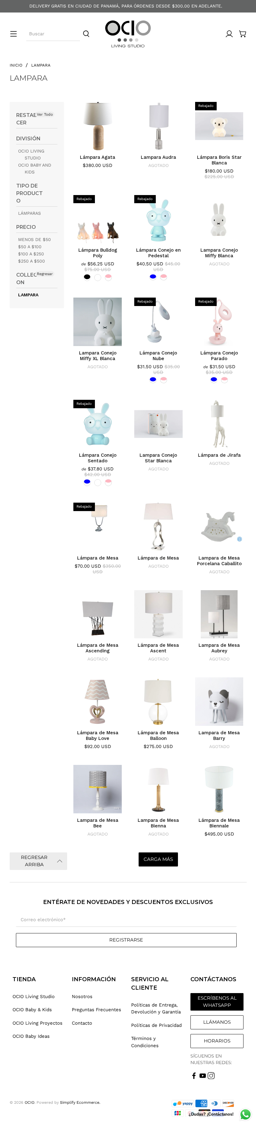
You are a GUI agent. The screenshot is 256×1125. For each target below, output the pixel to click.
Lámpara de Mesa (97, 558)
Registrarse (126, 940)
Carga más (158, 859)
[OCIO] (128, 34)
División (28, 139)
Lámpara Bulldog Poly (97, 253)
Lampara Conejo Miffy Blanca (219, 253)
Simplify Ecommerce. (80, 1102)
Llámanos (217, 1022)
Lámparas (29, 213)
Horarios (217, 1041)
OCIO (29, 1102)
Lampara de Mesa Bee (97, 823)
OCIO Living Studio (31, 154)
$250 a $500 (31, 261)
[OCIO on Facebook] (194, 1077)
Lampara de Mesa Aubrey (219, 648)
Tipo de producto (29, 193)
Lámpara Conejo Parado (219, 355)
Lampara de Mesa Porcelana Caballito (219, 560)
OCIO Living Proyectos (37, 1023)
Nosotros (82, 996)
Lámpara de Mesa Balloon (158, 735)
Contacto (82, 1023)
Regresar (45, 274)
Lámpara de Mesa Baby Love (97, 735)
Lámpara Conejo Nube (158, 355)
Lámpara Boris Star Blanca (219, 160)
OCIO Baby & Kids (32, 1009)
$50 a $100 (30, 246)
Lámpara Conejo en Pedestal (158, 253)
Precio (26, 227)
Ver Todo (45, 114)
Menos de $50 (34, 239)
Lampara (41, 65)
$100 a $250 (31, 253)
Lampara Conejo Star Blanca (158, 458)
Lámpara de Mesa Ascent (158, 648)
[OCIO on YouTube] (202, 1077)
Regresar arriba (34, 860)
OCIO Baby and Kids (34, 168)
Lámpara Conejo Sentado (97, 458)
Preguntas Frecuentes (96, 1009)
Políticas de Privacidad (156, 1025)
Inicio (16, 65)
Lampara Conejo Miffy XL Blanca (97, 355)
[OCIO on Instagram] (211, 1077)
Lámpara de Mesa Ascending (97, 648)
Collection (29, 278)
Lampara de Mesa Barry (219, 735)
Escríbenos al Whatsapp (217, 1001)
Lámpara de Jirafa (219, 455)
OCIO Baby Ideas (31, 1036)
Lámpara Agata (97, 157)
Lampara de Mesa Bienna (158, 823)
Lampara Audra (158, 157)
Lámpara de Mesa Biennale (219, 823)
